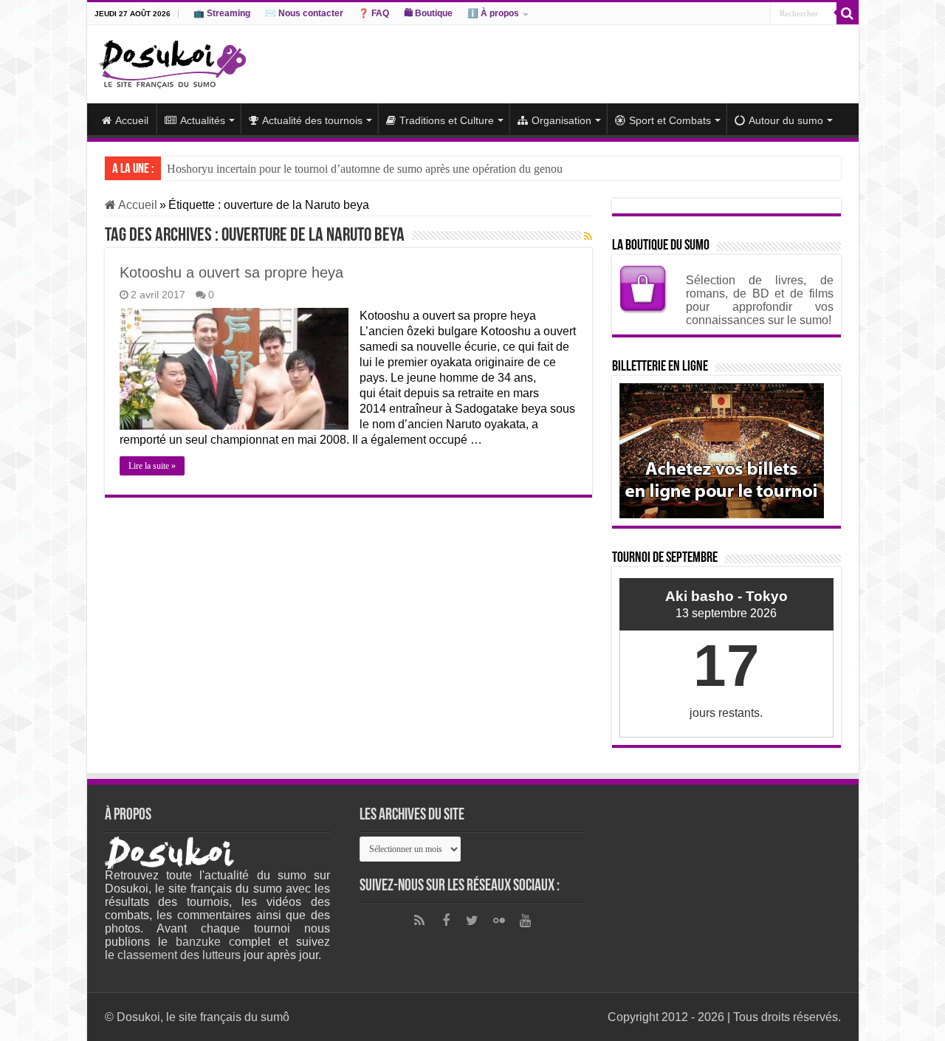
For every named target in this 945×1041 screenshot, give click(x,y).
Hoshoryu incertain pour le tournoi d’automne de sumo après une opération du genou (365, 168)
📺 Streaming (221, 13)
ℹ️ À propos (493, 13)
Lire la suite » (152, 466)
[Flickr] (499, 920)
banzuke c (205, 941)
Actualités (202, 120)
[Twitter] (472, 920)
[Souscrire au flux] (588, 236)
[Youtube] (525, 920)
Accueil (131, 120)
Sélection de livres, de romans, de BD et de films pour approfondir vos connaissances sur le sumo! (760, 300)
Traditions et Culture (446, 120)
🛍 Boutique (428, 13)
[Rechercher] (847, 13)
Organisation (561, 120)
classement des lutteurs (179, 955)
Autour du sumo (786, 120)
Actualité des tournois (312, 120)
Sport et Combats (670, 120)
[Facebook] (446, 920)
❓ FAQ (373, 13)
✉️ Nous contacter (304, 13)
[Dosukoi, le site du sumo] (172, 61)
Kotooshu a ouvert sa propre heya (231, 272)
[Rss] (419, 920)
